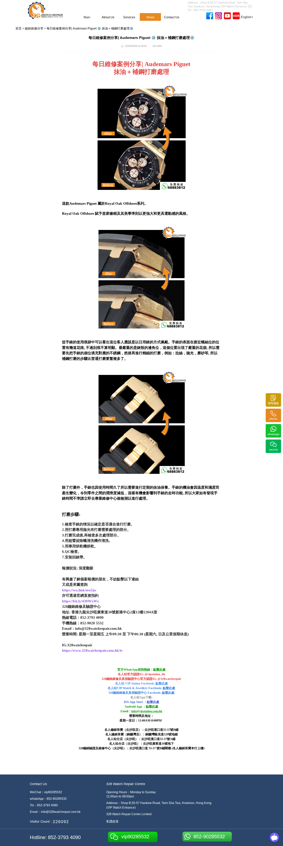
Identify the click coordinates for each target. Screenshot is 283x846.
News (150, 17)
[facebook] (209, 15)
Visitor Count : (41, 821)
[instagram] (218, 15)
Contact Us (171, 17)
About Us (108, 17)
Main (87, 17)
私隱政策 (112, 821)
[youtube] (227, 15)
